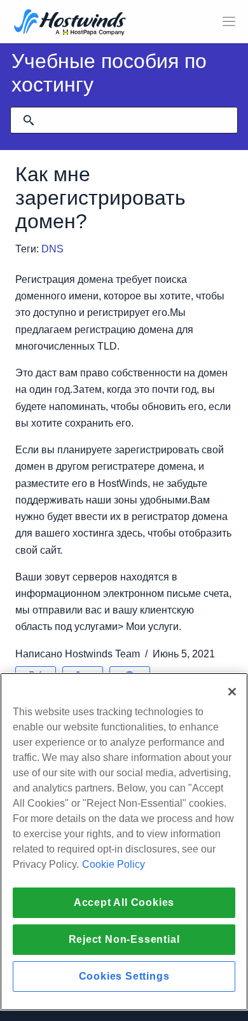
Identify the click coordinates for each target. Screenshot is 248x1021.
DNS (52, 248)
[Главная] (70, 23)
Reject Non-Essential (124, 939)
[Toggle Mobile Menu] (229, 21)
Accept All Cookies (124, 902)
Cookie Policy (113, 864)
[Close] (232, 692)
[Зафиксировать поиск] (28, 120)
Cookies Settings (124, 976)
